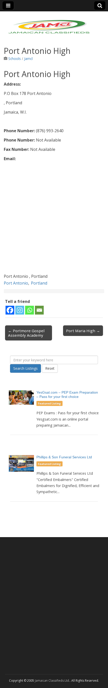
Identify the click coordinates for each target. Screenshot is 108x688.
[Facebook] (10, 310)
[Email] (39, 310)
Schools (14, 58)
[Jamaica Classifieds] (49, 23)
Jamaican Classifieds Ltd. (52, 680)
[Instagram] (19, 310)
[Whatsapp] (29, 310)
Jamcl (28, 58)
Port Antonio (16, 283)
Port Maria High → (83, 330)
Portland (39, 283)
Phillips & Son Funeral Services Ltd (64, 457)
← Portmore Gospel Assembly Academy (26, 333)
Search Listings (25, 368)
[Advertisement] (54, 219)
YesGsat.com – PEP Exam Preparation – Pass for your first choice (67, 394)
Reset (50, 368)
